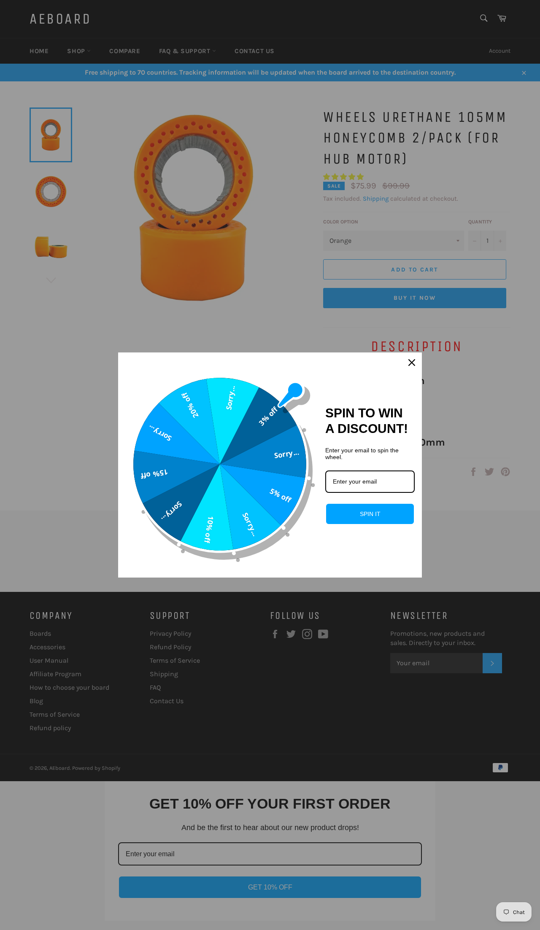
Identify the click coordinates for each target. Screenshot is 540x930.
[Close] (412, 362)
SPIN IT (370, 514)
